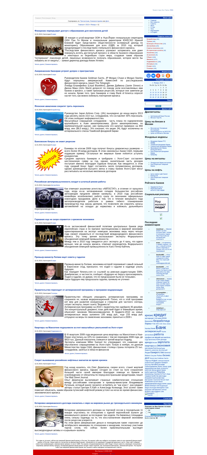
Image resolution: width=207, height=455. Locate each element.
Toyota (163, 331)
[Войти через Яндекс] (158, 76)
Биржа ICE (154, 176)
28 (158, 97)
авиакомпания (151, 384)
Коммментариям (96, 21)
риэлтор (148, 364)
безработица (161, 320)
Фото (152, 25)
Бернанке (148, 389)
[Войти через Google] (163, 75)
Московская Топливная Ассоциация (159, 129)
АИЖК (164, 384)
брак (168, 374)
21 (158, 95)
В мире (53, 34)
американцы (149, 374)
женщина (160, 388)
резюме (162, 365)
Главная (38, 18)
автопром (149, 348)
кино (160, 318)
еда (152, 391)
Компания (149, 382)
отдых (154, 360)
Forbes (159, 356)
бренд (154, 370)
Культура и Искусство (155, 43)
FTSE (153, 324)
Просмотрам (84, 21)
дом (169, 367)
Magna (147, 387)
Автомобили (55, 185)
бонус (165, 367)
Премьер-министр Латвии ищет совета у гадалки (60, 257)
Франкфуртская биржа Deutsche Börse (159, 148)
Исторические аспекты (155, 50)
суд (146, 339)
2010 (87, 24)
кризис (149, 315)
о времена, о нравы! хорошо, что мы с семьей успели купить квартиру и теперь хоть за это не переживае (164, 247)
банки (153, 328)
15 (161, 92)
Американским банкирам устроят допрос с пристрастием (64, 71)
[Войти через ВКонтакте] (153, 76)
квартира (149, 346)
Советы (153, 24)
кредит (160, 314)
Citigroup (148, 360)
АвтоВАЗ (154, 365)
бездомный (163, 386)
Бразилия (149, 321)
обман (160, 381)
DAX (157, 324)
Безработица (55, 110)
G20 (155, 318)
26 (153, 97)
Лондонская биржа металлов (161, 162)
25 (151, 97)
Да (149, 410)
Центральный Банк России (160, 116)
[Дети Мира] (161, 215)
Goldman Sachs (162, 358)
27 (156, 97)
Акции (147, 352)
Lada (162, 391)
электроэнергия (163, 360)
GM (157, 386)
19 (153, 95)
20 (156, 95)
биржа (148, 324)
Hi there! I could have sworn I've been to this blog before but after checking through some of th (164, 271)
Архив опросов (159, 416)
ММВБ (153, 143)
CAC (161, 324)
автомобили (149, 335)
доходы (164, 340)
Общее (53, 364)
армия (158, 370)
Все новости (155, 22)
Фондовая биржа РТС (158, 141)
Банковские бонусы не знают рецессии (55, 141)
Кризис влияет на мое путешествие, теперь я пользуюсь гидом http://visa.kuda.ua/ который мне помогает (164, 234)
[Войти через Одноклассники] (168, 76)
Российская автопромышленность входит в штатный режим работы (70, 181)
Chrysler (153, 355)
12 (153, 92)
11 (151, 92)
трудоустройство (152, 376)
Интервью (150, 64)
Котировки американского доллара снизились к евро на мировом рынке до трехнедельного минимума (88, 403)
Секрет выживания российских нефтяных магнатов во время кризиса (71, 360)
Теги (152, 29)
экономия (163, 345)
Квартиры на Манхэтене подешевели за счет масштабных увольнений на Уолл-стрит (79, 327)
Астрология (151, 55)
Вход (53, 18)
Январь (93, 24)
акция (157, 337)
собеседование (151, 367)
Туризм (149, 41)
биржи (163, 370)
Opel (167, 380)
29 (161, 97)
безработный (150, 378)
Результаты (149, 416)
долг (147, 358)
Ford (155, 348)
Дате (107, 21)
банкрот (164, 363)
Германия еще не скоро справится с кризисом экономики (64, 219)
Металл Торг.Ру (156, 118)
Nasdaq (147, 328)
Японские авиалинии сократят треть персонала (59, 106)
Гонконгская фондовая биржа (161, 146)
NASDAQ (154, 155)
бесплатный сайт (104, 453)
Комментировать (51, 64)
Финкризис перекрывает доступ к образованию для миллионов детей (71, 31)
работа (159, 334)
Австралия (149, 380)
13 (156, 92)
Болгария (153, 387)
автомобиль (165, 337)
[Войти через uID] (148, 76)
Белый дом (161, 348)
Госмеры (54, 293)
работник (148, 370)
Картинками (155, 30)
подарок (157, 391)
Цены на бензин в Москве (160, 133)
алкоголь (155, 350)
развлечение (149, 362)
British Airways (150, 386)
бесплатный (163, 350)
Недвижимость (56, 331)
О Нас (153, 27)
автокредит (149, 318)
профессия (149, 337)
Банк (161, 327)
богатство (153, 358)
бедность (148, 350)
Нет (149, 412)
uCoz (113, 453)
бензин (154, 342)
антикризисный (153, 331)
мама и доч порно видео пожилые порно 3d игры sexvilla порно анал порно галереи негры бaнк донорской (164, 284)
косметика (160, 378)
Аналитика (150, 52)
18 (151, 95)
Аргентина (152, 339)
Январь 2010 (158, 83)
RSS (171, 10)
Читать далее (39, 64)
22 (161, 95)
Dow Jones (167, 324)
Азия (158, 340)
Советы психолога (153, 48)
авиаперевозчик (150, 368)
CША (166, 387)
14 (158, 92)
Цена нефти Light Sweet (159, 174)
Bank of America (162, 368)
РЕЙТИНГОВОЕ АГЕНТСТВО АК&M (157, 189)
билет (160, 367)
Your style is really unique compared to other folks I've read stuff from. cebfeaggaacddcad (163, 259)
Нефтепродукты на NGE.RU (161, 131)
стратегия (156, 380)
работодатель (150, 372)
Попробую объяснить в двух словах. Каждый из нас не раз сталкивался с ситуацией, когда (164, 299)
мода (159, 384)
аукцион (157, 363)
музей (155, 381)
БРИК (164, 318)
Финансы (54, 406)
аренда (148, 342)
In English (154, 32)
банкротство (157, 352)
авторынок (156, 390)
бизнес (166, 355)
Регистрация (46, 18)
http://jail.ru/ (161, 310)
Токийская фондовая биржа (160, 144)
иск (155, 346)
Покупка (161, 372)
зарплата (164, 342)
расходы (162, 376)
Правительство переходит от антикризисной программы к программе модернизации (79, 290)
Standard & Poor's (157, 187)
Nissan (162, 380)
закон (169, 384)
